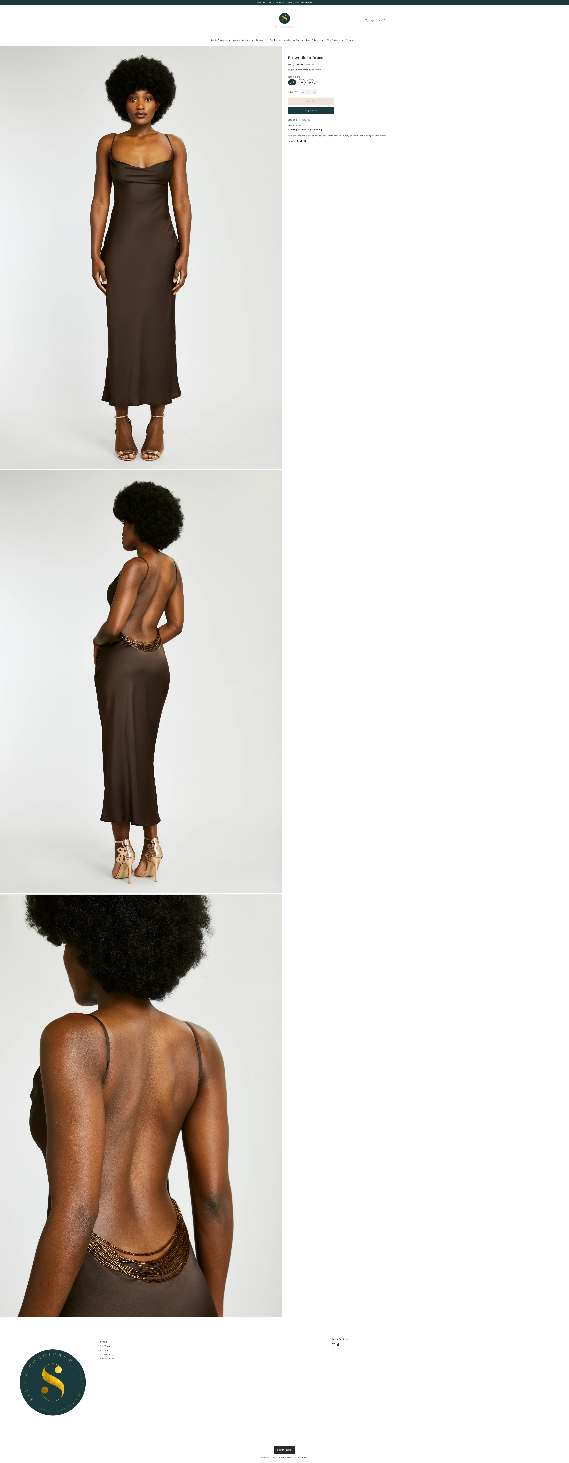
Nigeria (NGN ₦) (284, 1450)
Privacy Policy (108, 1358)
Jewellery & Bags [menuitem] (292, 40)
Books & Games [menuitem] (219, 40)
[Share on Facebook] (297, 141)
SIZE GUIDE (293, 120)
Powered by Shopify (298, 1457)
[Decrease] (303, 92)
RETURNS (306, 120)
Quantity (293, 92)
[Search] (366, 20)
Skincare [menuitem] (351, 40)
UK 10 (292, 82)
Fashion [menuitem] (260, 40)
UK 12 (301, 82)
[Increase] (314, 92)
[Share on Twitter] (301, 141)
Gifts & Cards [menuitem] (333, 40)
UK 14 (311, 82)
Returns (105, 1350)
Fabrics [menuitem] (274, 40)
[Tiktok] (338, 1344)
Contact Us (107, 1354)
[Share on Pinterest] (305, 141)
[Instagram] (333, 1344)
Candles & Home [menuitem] (242, 40)
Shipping (292, 69)
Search (104, 1342)
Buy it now (311, 110)
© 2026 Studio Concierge (274, 1457)
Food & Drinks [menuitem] (313, 40)
